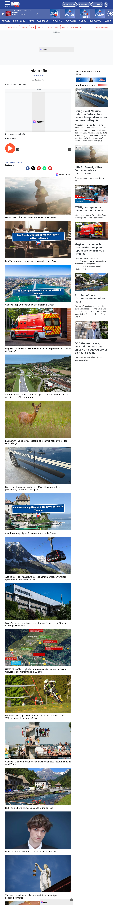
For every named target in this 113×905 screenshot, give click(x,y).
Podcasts (57, 21)
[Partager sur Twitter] (32, 169)
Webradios (42, 21)
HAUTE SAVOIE (12, 27)
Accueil (6, 21)
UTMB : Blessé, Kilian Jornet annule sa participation (88, 170)
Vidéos (82, 21)
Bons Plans (19, 21)
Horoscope (95, 21)
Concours (70, 21)
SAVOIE (24, 27)
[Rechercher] (106, 4)
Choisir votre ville (102, 27)
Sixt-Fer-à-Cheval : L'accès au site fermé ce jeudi (90, 298)
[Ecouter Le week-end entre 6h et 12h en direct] (91, 79)
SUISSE (40, 27)
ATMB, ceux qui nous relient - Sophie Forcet (89, 209)
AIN (32, 27)
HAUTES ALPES (52, 27)
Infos (31, 21)
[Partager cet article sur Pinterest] (38, 169)
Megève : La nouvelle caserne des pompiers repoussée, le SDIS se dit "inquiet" (90, 249)
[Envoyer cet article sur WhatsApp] (43, 169)
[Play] (3, 13)
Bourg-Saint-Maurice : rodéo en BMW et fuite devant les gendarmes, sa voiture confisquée (91, 116)
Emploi (108, 21)
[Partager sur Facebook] (27, 169)
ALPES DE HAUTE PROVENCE (72, 27)
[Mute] (37, 13)
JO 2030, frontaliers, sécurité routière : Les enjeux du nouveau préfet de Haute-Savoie (91, 348)
